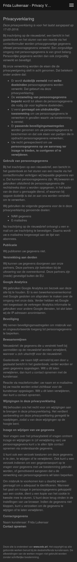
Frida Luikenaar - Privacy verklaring (29, 5)
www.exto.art (40, 546)
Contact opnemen (14, 526)
